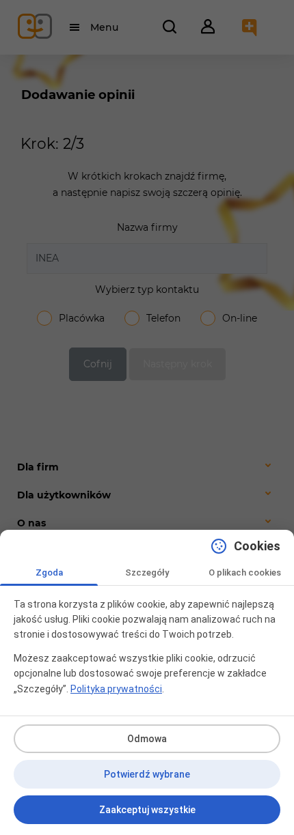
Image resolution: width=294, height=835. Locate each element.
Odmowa (147, 738)
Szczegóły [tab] (147, 572)
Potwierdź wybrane (147, 774)
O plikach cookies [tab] (245, 572)
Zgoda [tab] (49, 572)
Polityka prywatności (116, 688)
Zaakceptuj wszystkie (147, 809)
